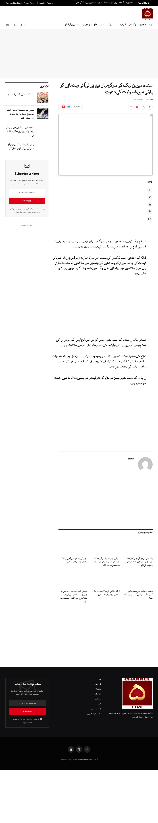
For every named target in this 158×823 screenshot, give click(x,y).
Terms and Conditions (14, 3)
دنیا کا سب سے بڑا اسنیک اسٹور (21, 94)
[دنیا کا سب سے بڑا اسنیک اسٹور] (42, 97)
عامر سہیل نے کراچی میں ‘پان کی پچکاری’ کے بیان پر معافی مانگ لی (20, 131)
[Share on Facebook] (150, 107)
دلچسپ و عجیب (90, 25)
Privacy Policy (29, 3)
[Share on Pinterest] (137, 107)
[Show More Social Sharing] (131, 107)
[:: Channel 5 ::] (147, 13)
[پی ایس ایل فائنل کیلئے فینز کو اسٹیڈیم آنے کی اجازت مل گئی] (42, 147)
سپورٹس (110, 25)
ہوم (150, 25)
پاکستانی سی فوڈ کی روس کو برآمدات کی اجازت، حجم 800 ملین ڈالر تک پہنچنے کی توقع (139, 562)
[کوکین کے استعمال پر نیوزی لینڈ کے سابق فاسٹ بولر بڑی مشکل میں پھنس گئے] (42, 113)
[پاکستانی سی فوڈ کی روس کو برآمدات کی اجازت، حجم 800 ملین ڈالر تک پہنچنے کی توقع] (138, 546)
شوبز (102, 25)
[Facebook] (150, 190)
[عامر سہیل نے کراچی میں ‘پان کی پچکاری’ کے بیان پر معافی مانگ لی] (42, 130)
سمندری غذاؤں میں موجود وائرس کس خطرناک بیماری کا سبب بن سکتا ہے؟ (138, 595)
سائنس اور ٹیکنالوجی (71, 25)
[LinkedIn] (150, 204)
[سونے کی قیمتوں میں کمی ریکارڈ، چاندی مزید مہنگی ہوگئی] (72, 546)
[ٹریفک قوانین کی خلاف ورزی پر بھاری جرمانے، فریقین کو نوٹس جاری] (105, 579)
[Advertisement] (79, 13)
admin (150, 99)
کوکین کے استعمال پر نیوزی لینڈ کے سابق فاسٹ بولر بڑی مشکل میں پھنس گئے (102, 2)
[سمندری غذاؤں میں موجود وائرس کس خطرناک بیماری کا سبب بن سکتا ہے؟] (138, 579)
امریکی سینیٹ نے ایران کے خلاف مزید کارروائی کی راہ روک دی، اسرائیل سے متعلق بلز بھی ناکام (106, 562)
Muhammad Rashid (85, 759)
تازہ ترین (142, 25)
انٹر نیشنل (121, 25)
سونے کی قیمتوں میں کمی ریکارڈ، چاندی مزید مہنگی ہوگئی (74, 560)
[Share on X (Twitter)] (143, 107)
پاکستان (132, 25)
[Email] (150, 219)
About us (50, 3)
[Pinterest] (150, 211)
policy (36, 719)
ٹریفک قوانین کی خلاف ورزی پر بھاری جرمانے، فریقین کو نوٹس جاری (106, 593)
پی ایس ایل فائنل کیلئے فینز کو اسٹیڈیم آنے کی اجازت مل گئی (21, 147)
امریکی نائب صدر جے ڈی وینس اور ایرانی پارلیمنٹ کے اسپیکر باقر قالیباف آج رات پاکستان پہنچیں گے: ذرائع (73, 596)
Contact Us (41, 3)
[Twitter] (150, 197)
